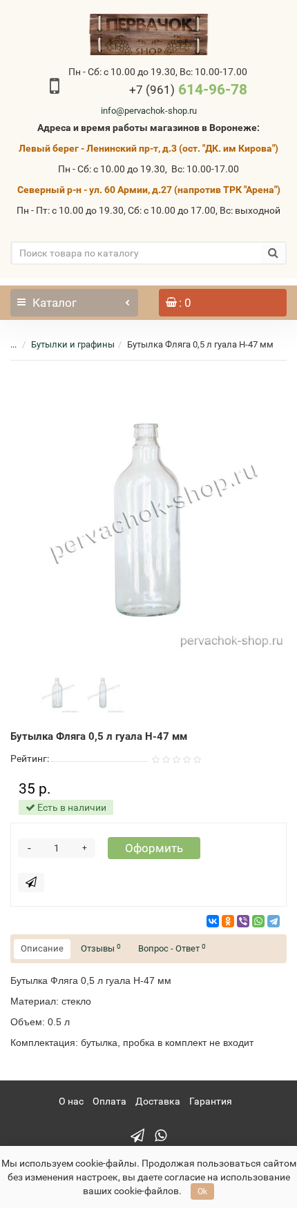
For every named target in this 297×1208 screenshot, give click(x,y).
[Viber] (243, 921)
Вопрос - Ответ (172, 948)
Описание (42, 948)
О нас (71, 1101)
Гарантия (210, 1101)
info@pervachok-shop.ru (149, 110)
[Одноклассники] (228, 921)
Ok (202, 1191)
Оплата (109, 1101)
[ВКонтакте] (213, 921)
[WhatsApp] (258, 921)
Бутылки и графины (73, 344)
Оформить (154, 848)
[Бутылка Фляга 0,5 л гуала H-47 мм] (148, 512)
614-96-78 (188, 89)
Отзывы (101, 948)
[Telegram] (273, 921)
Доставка (157, 1101)
